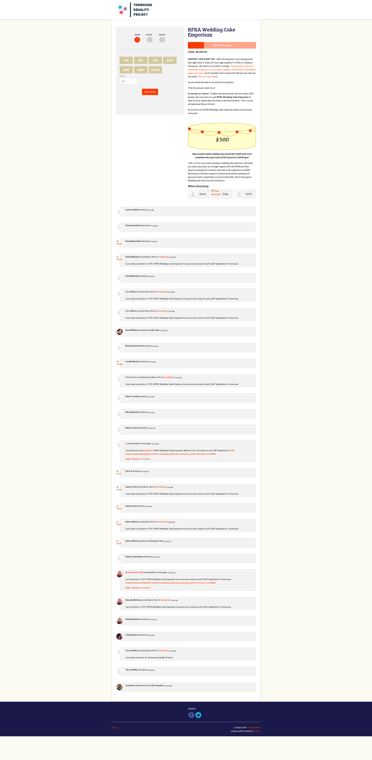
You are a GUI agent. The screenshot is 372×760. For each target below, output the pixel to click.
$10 (126, 60)
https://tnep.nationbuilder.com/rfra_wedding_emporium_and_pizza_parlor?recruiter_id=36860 (170, 582)
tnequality (147, 450)
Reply (128, 459)
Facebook (163, 256)
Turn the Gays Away (207, 76)
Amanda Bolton (133, 600)
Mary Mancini (131, 412)
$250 (126, 70)
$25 (141, 60)
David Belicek (131, 256)
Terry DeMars (132, 650)
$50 (155, 60)
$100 (170, 60)
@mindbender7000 (134, 572)
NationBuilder (254, 727)
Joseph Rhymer (132, 361)
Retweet (136, 459)
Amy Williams (131, 330)
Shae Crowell (131, 396)
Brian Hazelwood (133, 345)
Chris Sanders (157, 685)
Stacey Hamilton (133, 225)
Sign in (114, 727)
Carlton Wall (131, 209)
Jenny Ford (130, 486)
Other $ (122, 76)
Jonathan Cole (156, 541)
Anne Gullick (131, 521)
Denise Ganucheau (134, 556)
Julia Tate (154, 330)
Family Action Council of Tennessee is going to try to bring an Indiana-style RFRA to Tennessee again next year (222, 69)
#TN (232, 450)
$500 (141, 70)
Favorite (146, 459)
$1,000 (155, 70)
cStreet (257, 731)
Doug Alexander (133, 241)
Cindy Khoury (131, 635)
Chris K (128, 471)
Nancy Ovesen (132, 427)
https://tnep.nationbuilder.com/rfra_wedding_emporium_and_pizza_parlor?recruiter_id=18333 (170, 454)
